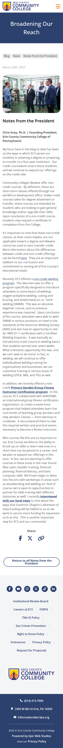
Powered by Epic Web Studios (31, 736)
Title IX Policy (31, 618)
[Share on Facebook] (20, 539)
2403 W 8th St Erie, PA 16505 (33, 709)
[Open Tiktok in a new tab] (45, 589)
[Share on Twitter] (30, 539)
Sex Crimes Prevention (31, 626)
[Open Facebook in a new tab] (10, 589)
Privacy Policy (41, 642)
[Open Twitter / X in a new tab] (36, 589)
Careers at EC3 (23, 609)
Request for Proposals (31, 650)
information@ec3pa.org (33, 717)
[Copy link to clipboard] (41, 539)
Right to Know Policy (30, 634)
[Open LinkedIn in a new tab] (53, 589)
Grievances (18, 642)
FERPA (44, 609)
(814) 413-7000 (33, 701)
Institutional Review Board (30, 601)
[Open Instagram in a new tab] (27, 589)
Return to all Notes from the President (31, 562)
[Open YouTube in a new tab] (18, 589)
